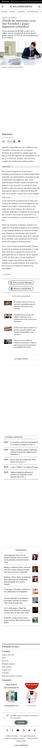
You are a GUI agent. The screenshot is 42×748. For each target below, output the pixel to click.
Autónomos (7, 274)
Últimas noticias (14, 1)
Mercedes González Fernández (12, 676)
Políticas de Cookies (32, 738)
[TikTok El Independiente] (34, 730)
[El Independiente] (21, 7)
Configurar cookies (21, 741)
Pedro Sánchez (7, 667)
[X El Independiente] (7, 730)
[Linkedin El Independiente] (29, 730)
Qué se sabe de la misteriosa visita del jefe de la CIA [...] (23, 460)
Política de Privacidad (12, 736)
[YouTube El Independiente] (18, 730)
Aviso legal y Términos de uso (28, 736)
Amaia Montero (24, 1)
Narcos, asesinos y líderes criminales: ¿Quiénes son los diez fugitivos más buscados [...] (24, 452)
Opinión (4, 12)
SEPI (3, 658)
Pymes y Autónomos (9, 18)
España (12, 12)
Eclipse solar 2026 (8, 655)
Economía (21, 12)
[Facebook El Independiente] (12, 730)
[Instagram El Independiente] (24, 730)
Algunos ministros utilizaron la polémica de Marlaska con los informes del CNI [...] (21, 474)
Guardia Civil (6, 670)
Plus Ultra (5, 661)
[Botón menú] (3, 7)
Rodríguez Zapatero (8, 664)
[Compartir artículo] (3, 141)
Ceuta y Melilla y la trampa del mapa (24, 467)
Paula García (7, 134)
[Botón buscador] (39, 7)
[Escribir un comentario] (19, 141)
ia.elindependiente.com (11, 705)
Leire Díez (5, 673)
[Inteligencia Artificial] (11, 701)
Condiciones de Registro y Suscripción (14, 738)
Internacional (32, 12)
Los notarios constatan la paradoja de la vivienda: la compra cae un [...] (24, 443)
